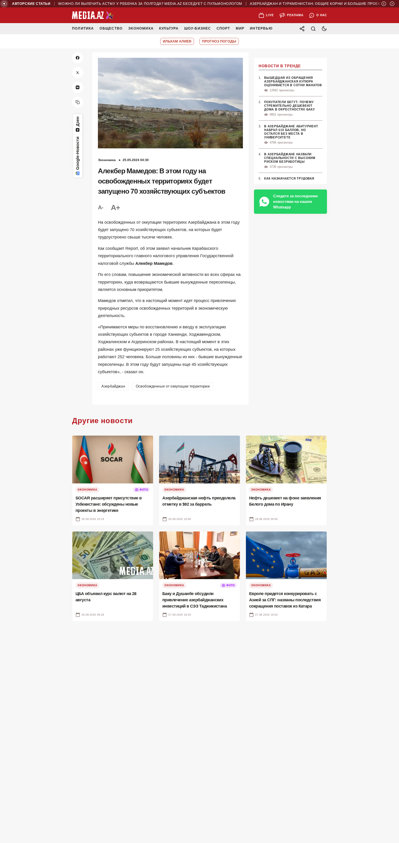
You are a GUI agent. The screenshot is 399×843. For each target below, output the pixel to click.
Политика (83, 28)
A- (100, 207)
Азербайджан (113, 386)
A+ (115, 207)
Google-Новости (77, 153)
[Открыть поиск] (313, 28)
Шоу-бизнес (197, 28)
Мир (240, 28)
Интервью (261, 28)
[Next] (392, 3)
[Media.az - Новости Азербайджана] (93, 15)
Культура (169, 28)
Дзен (77, 121)
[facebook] (77, 57)
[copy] (77, 102)
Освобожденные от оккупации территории (173, 386)
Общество (111, 28)
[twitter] (77, 72)
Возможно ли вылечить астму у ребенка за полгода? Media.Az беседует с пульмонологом (129, 4)
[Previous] (383, 3)
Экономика (141, 28)
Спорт (223, 28)
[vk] (77, 87)
